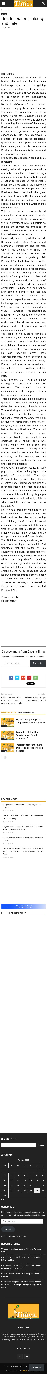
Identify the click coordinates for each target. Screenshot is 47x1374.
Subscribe (38, 663)
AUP (22, 1366)
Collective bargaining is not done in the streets (35, 699)
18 (11, 1185)
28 (31, 1190)
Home (6, 1366)
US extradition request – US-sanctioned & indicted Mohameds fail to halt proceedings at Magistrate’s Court (23, 851)
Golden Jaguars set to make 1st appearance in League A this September (12, 701)
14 (31, 1180)
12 (18, 1180)
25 (11, 1190)
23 (43, 1185)
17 (5, 1185)
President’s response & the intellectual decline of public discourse (29, 747)
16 (43, 1180)
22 (37, 1185)
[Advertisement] (23, 50)
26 (18, 1190)
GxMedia (24, 1371)
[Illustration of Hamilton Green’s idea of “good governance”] (7, 735)
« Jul (3, 1199)
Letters (4, 14)
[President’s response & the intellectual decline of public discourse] (7, 747)
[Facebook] (20, 1356)
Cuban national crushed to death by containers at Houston (23, 839)
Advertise (14, 1366)
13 (25, 1180)
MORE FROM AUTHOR (26, 712)
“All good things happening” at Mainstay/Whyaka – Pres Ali (23, 806)
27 (25, 1190)
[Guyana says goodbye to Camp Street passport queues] (7, 722)
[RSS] (27, 1356)
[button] (43, 3)
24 (5, 1190)
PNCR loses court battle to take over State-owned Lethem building (23, 817)
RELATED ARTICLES (8, 712)
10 (5, 1180)
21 (31, 1185)
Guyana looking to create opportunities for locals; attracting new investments (23, 828)
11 (11, 1180)
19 (18, 1185)
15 (37, 1180)
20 (25, 1185)
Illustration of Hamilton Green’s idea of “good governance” (27, 735)
